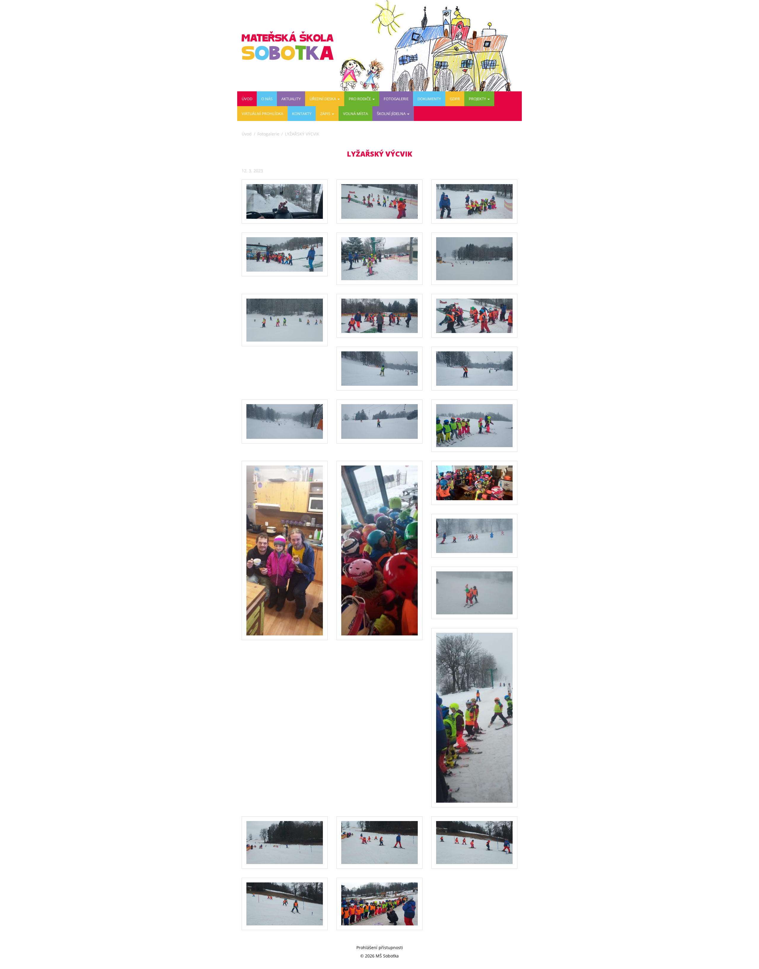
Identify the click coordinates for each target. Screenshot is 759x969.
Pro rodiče (360, 98)
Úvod (247, 98)
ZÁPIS (325, 113)
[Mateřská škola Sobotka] (290, 46)
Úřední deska (323, 98)
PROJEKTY (478, 98)
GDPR (455, 98)
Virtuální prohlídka (262, 113)
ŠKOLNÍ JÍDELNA (391, 113)
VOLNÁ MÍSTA (355, 113)
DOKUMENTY (429, 98)
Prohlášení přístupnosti (379, 947)
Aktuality (291, 98)
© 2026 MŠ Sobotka (379, 956)
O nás (266, 98)
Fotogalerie (396, 98)
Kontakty (301, 113)
